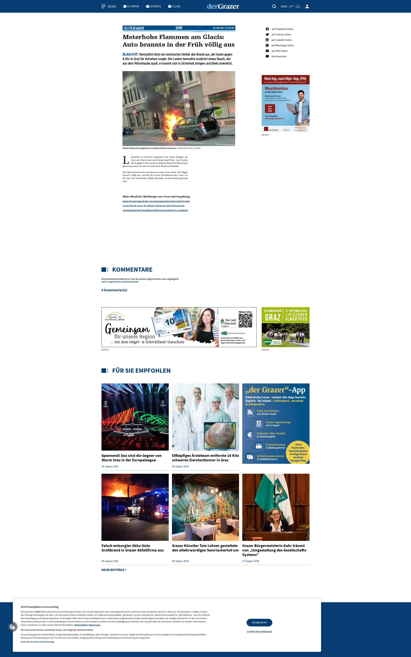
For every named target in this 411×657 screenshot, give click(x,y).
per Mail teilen (280, 50)
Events (156, 6)
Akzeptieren (259, 622)
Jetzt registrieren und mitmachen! (119, 281)
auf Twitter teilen (281, 34)
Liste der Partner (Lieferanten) (37, 641)
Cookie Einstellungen (259, 631)
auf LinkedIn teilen (281, 39)
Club (176, 6)
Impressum (94, 625)
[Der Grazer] (223, 6)
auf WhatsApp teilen (282, 45)
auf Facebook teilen (282, 29)
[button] (12, 627)
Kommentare (279, 56)
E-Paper (133, 6)
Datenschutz (81, 625)
